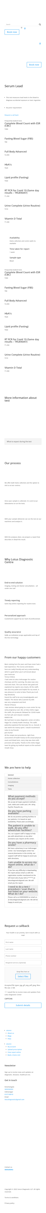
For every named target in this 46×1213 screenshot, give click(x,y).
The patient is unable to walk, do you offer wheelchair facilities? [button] (21, 828)
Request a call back (12, 115)
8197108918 (9, 1094)
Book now (12, 32)
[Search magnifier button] (39, 24)
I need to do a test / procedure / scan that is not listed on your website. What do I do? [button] (23, 890)
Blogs (9, 1036)
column (8, 1030)
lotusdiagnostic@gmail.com (14, 1099)
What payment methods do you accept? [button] (21, 797)
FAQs (9, 1039)
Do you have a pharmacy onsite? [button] (22, 843)
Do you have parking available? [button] (19, 812)
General (11, 775)
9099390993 (9, 1089)
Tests (10, 789)
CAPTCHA (8, 999)
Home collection (14, 778)
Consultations (13, 782)
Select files (23, 976)
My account (12, 1047)
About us (11, 1033)
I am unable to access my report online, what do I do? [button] (22, 864)
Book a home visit (14, 1055)
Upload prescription (15, 1049)
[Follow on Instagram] (10, 1105)
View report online (14, 1052)
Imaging (11, 785)
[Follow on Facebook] (6, 1105)
